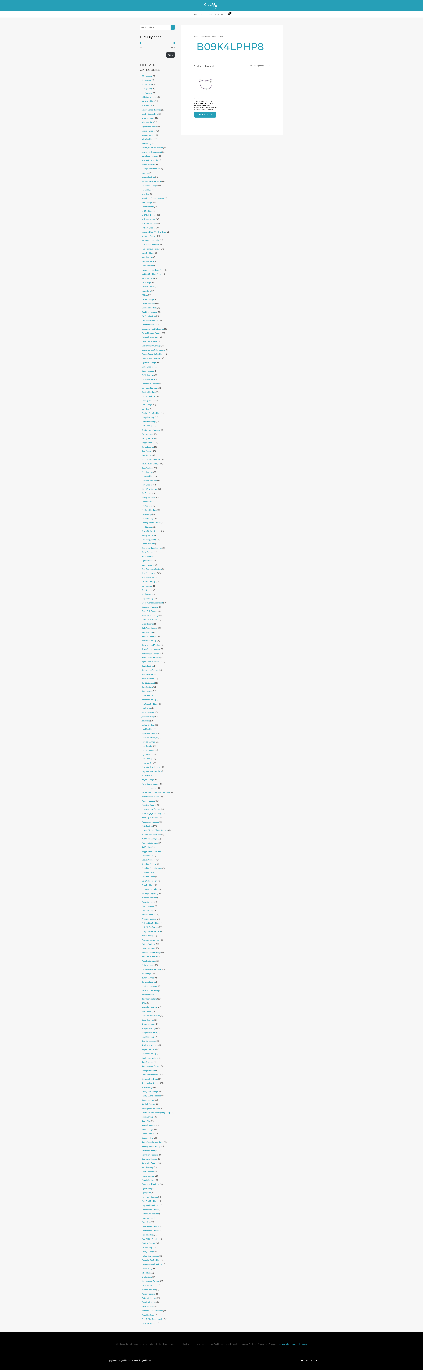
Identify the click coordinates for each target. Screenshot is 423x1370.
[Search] (173, 27)
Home (196, 14)
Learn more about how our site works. (292, 1344)
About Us (219, 14)
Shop (203, 14)
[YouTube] (302, 1360)
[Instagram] (307, 1360)
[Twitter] (316, 1360)
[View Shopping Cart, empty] (228, 14)
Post (210, 14)
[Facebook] (311, 1360)
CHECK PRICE (205, 115)
